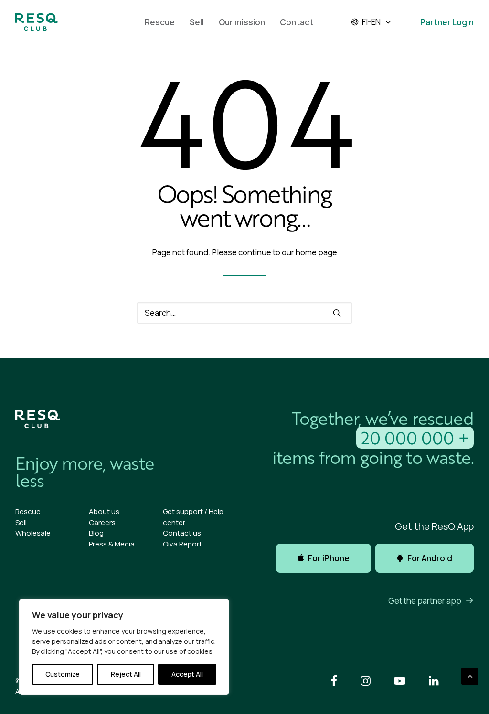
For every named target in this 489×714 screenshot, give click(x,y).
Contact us (182, 533)
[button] (337, 313)
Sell (197, 22)
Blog (96, 533)
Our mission (242, 22)
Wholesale (33, 533)
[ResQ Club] (36, 22)
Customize (62, 674)
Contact (296, 22)
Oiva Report (182, 544)
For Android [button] (429, 558)
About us (104, 511)
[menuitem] (159, 22)
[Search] (244, 313)
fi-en (371, 22)
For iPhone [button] (329, 558)
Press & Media (112, 544)
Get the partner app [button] (424, 600)
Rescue (160, 22)
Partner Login (447, 22)
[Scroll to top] (469, 675)
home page (316, 252)
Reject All (126, 674)
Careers (102, 522)
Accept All (187, 674)
